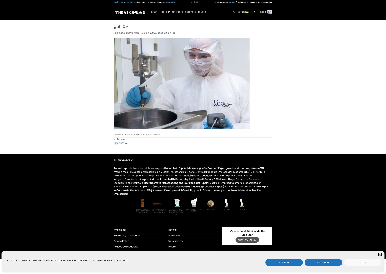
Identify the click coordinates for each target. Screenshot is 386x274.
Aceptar (284, 262)
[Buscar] (234, 12)
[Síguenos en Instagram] (191, 2)
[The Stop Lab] (130, 12)
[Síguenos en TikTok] (194, 2)
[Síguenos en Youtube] (197, 2)
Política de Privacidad (126, 246)
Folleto (202, 12)
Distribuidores (176, 241)
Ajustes (362, 262)
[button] (379, 254)
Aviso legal (120, 229)
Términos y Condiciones (127, 235)
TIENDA (154, 12)
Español (242, 12)
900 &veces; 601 (159, 32)
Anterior (120, 139)
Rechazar (323, 262)
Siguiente (120, 143)
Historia (165, 12)
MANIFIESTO (177, 12)
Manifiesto (174, 235)
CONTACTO (190, 12)
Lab (174, 32)
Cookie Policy (121, 241)
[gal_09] (182, 83)
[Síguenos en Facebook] (189, 2)
